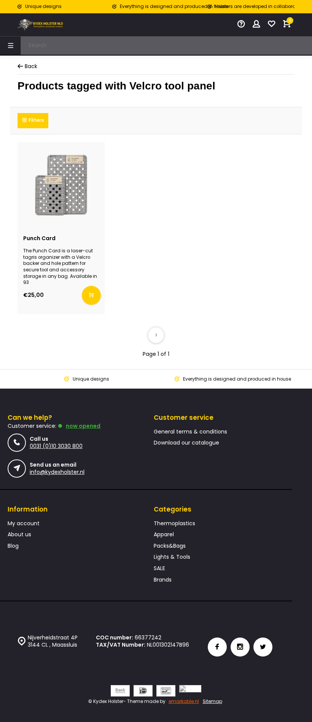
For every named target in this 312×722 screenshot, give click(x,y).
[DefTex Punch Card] (61, 185)
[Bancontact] (165, 691)
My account (24, 523)
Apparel (164, 534)
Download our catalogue (186, 442)
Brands (163, 579)
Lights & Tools (172, 557)
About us (19, 534)
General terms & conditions (190, 431)
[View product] (91, 295)
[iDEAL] (143, 691)
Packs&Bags (170, 546)
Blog (13, 546)
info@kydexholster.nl (57, 472)
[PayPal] (190, 691)
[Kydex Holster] (40, 24)
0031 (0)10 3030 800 (56, 446)
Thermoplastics (174, 523)
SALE (159, 568)
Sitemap (212, 701)
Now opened (83, 426)
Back (31, 66)
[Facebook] (217, 647)
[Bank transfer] (120, 691)
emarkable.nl (184, 701)
